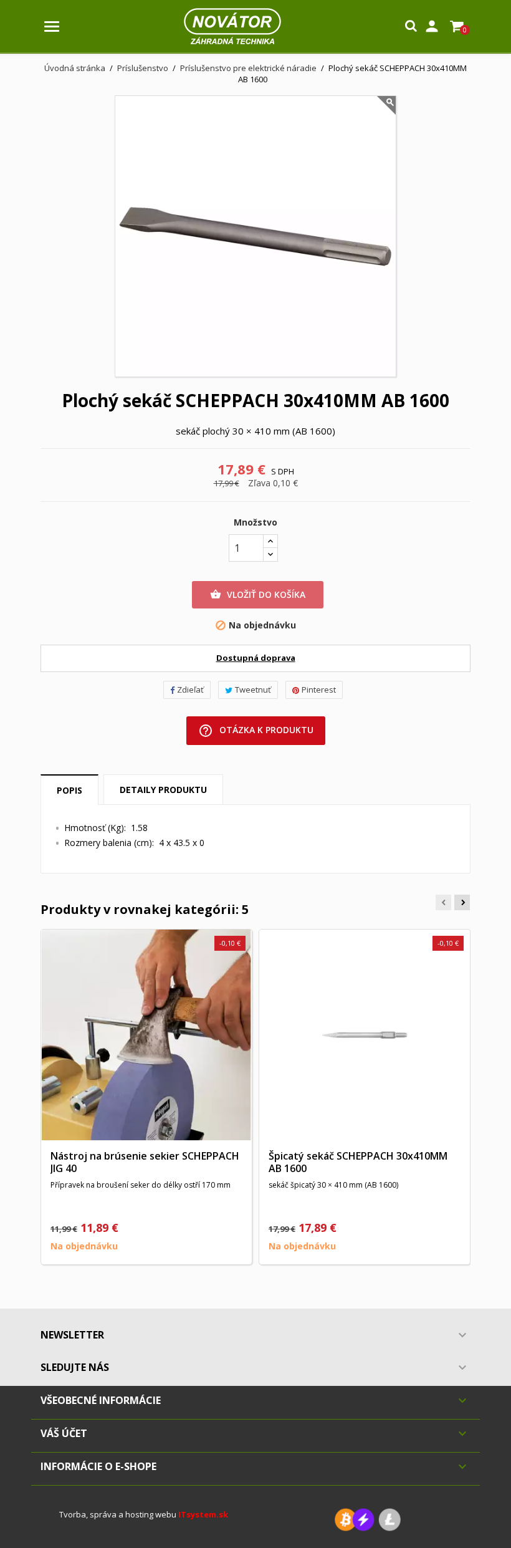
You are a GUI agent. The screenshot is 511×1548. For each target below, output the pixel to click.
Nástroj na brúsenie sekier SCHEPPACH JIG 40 (144, 1162)
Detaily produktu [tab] (163, 790)
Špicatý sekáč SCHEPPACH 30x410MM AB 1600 (358, 1162)
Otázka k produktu (255, 730)
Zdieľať (190, 689)
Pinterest (319, 689)
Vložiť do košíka (257, 594)
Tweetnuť (253, 689)
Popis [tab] (69, 790)
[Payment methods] (368, 1519)
